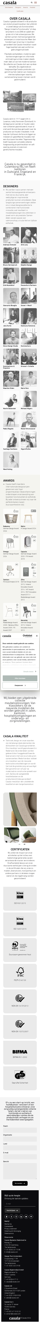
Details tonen (28, 671)
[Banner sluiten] (37, 636)
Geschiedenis (9, 7)
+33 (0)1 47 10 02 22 (13, 1311)
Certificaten (20, 11)
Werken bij (8, 1224)
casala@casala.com (13, 1282)
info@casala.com (12, 1252)
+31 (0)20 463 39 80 (13, 1266)
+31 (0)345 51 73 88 (13, 1250)
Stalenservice (9, 1233)
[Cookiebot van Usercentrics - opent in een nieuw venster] (24, 636)
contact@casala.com (13, 1314)
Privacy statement (10, 1229)
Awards (25, 7)
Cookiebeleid (8, 1226)
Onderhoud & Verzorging (12, 1231)
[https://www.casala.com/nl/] (9, 2)
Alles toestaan (20, 678)
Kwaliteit (32, 7)
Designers (18, 7)
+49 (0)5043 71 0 (12, 1279)
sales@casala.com (12, 1298)
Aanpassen (19, 685)
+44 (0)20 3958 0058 (13, 1295)
